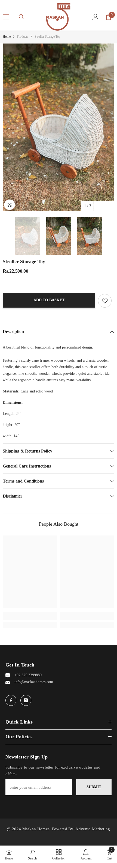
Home (7, 36)
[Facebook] (10, 700)
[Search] (21, 17)
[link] (30, 616)
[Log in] (95, 17)
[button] (99, 206)
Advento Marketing (92, 829)
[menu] (6, 17)
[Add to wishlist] (105, 301)
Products (22, 36)
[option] (58, 127)
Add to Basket (48, 300)
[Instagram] (25, 700)
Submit (94, 787)
